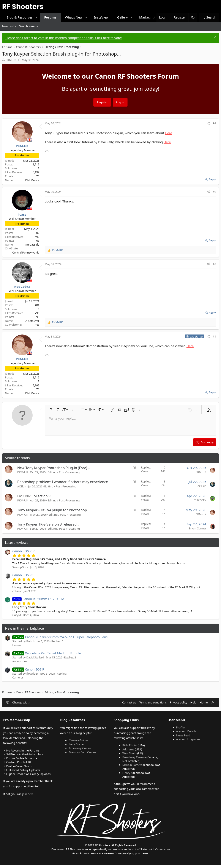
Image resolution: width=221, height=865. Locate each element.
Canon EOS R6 (22, 575)
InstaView (101, 17)
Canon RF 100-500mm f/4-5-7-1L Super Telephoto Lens (60, 637)
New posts (9, 26)
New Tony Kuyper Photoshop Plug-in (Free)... (53, 467)
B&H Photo (129, 745)
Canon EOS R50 (23, 551)
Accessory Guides (80, 748)
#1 (214, 123)
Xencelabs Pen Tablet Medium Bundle (47, 653)
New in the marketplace (24, 628)
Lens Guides (76, 744)
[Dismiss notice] (214, 38)
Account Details (186, 731)
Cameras (18, 677)
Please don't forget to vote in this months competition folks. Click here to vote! (63, 38)
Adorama (128, 749)
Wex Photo (129, 753)
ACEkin (21, 486)
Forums (50, 17)
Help (193, 702)
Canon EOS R (28, 669)
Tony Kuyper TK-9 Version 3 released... (48, 524)
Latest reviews (16, 542)
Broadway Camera (134, 757)
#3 (214, 264)
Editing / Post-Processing (63, 472)
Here (168, 133)
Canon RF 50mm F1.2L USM (38, 599)
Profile (180, 727)
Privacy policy (178, 702)
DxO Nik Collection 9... (35, 496)
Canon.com (162, 849)
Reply (212, 179)
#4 (214, 336)
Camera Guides (78, 740)
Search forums (28, 26)
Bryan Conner (197, 528)
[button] (36, 17)
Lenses (16, 645)
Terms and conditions (153, 702)
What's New (73, 17)
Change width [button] (21, 702)
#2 (214, 192)
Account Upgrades (188, 739)
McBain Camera (132, 765)
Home (204, 702)
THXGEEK (200, 500)
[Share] (208, 123)
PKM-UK (11, 60)
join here (27, 794)
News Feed (183, 735)
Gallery (122, 17)
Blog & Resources (19, 17)
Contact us (129, 702)
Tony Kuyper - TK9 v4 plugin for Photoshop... (53, 510)
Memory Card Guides (82, 752)
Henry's (127, 773)
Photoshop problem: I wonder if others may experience (62, 481)
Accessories (19, 661)
